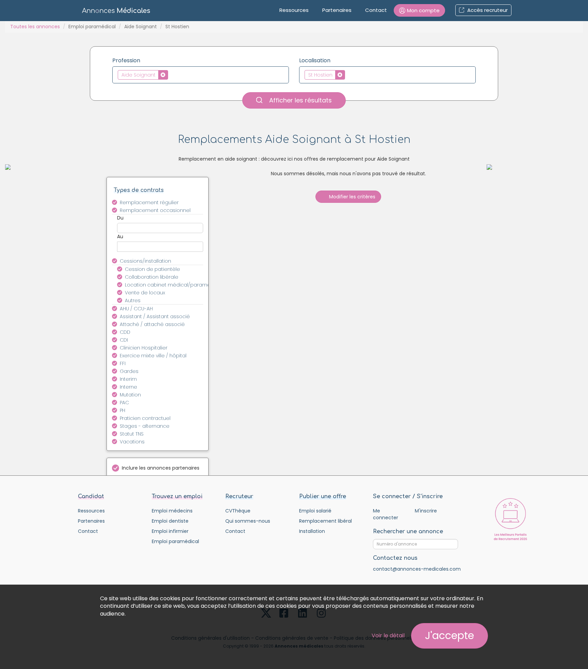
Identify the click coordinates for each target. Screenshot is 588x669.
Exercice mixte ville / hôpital (153, 355)
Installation (312, 531)
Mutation (130, 394)
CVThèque (237, 510)
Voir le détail (388, 635)
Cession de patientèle (152, 269)
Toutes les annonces (35, 26)
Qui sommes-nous (247, 521)
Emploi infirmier (170, 531)
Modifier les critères (351, 196)
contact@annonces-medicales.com (417, 569)
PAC (124, 402)
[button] (419, 10)
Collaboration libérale (151, 277)
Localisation (314, 60)
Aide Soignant (140, 26)
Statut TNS (132, 433)
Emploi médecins (172, 510)
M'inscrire (426, 510)
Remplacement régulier (149, 202)
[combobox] (200, 74)
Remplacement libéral (325, 521)
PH (122, 410)
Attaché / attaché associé (152, 324)
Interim (128, 379)
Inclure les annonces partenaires (160, 467)
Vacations (132, 441)
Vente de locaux (145, 292)
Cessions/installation (145, 261)
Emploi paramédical (92, 26)
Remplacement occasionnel (155, 210)
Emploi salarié (315, 510)
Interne (128, 387)
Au (120, 236)
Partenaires (337, 10)
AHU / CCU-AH (136, 308)
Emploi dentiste (170, 521)
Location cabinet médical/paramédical (168, 284)
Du (120, 217)
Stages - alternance (144, 426)
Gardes (129, 371)
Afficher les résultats (299, 100)
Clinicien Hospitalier (143, 347)
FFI (123, 363)
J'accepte (449, 635)
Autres (133, 300)
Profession (126, 60)
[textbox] (172, 74)
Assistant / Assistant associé (155, 316)
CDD (125, 332)
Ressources (294, 10)
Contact (376, 10)
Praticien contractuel (145, 418)
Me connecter (385, 514)
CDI (124, 340)
